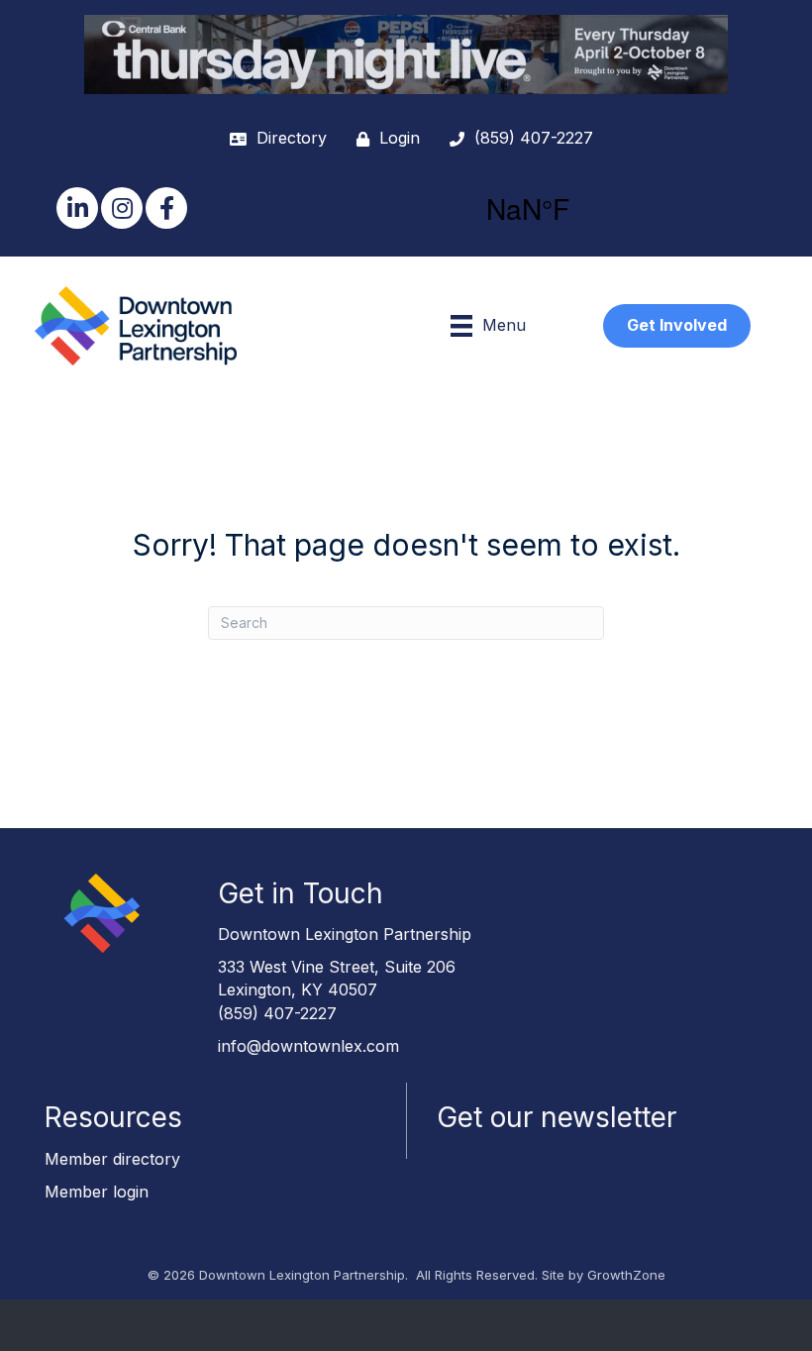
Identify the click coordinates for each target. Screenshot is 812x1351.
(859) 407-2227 (277, 1013)
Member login (97, 1191)
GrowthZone (626, 1275)
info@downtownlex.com (308, 1046)
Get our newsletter (556, 1117)
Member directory (112, 1159)
